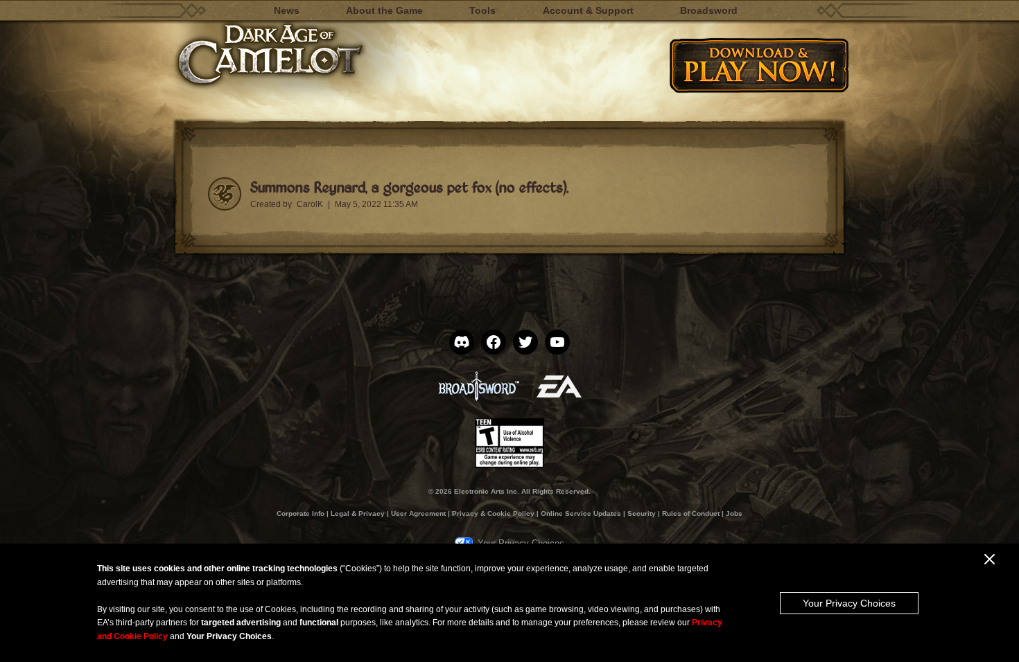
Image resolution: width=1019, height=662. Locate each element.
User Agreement (418, 513)
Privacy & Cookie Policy (493, 513)
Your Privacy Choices (849, 603)
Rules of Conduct (691, 513)
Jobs (734, 513)
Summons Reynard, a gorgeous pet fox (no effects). (409, 186)
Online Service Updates (581, 513)
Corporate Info (300, 513)
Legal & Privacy (358, 513)
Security (641, 513)
